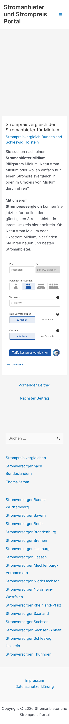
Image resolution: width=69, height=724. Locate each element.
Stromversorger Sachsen (27, 622)
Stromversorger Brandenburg (31, 532)
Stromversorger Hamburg (27, 549)
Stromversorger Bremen (26, 540)
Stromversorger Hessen (26, 557)
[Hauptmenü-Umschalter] (60, 14)
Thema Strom (17, 482)
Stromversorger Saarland (27, 613)
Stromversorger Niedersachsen (33, 581)
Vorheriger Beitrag (34, 385)
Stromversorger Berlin (25, 523)
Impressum (34, 680)
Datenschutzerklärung (34, 686)
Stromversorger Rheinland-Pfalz (33, 605)
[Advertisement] (34, 65)
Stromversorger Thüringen (29, 654)
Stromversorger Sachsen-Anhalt (33, 630)
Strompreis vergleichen (26, 458)
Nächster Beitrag (34, 398)
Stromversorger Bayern (26, 515)
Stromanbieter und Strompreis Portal (25, 14)
